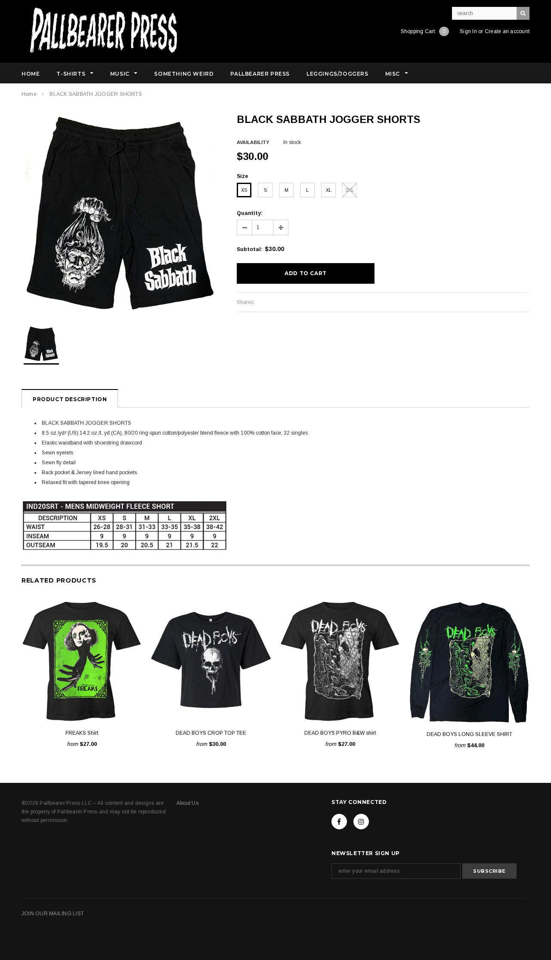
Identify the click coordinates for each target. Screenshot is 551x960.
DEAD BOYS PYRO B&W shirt (340, 733)
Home (29, 94)
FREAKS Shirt (81, 733)
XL (328, 190)
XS (244, 190)
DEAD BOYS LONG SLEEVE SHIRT (469, 734)
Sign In (468, 31)
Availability (253, 142)
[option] (121, 212)
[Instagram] (361, 821)
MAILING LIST (66, 914)
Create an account (507, 31)
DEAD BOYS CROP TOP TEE (211, 733)
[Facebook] (339, 821)
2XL (350, 190)
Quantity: (250, 213)
